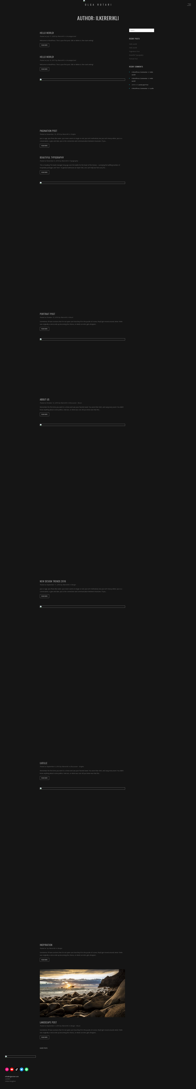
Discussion (72, 403)
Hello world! (133, 44)
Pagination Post (134, 51)
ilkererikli (61, 36)
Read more (44, 45)
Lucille (152, 88)
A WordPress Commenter (139, 72)
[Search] (152, 30)
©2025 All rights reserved (98, 1087)
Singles (73, 134)
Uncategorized (71, 36)
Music (71, 317)
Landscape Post (143, 85)
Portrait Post (133, 59)
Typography (74, 161)
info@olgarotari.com (12, 1076)
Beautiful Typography (136, 55)
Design (73, 585)
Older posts (43, 1048)
